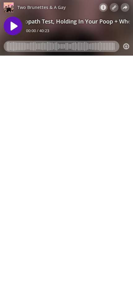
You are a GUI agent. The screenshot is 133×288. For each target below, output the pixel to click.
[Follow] (114, 7)
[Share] (125, 7)
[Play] (13, 26)
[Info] (103, 7)
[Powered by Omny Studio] (126, 46)
